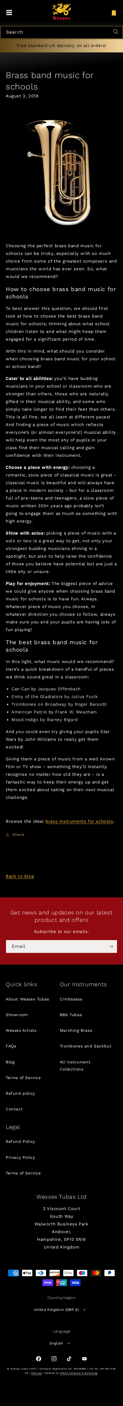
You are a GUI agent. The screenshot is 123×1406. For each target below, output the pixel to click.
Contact (14, 1109)
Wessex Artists (21, 1030)
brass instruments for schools (79, 821)
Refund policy (20, 1093)
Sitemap (36, 1373)
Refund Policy (20, 1141)
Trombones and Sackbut (86, 1046)
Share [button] (18, 834)
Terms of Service (23, 1077)
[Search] (116, 32)
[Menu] (9, 13)
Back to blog (20, 876)
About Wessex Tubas (27, 999)
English (56, 1343)
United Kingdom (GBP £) (56, 1309)
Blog (10, 1062)
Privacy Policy (20, 1157)
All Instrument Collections (75, 1065)
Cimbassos (71, 999)
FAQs (11, 1046)
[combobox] (61, 32)
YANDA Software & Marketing (78, 1373)
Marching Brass (76, 1030)
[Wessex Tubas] (61, 11)
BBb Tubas (71, 1014)
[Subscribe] (110, 946)
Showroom (17, 1014)
